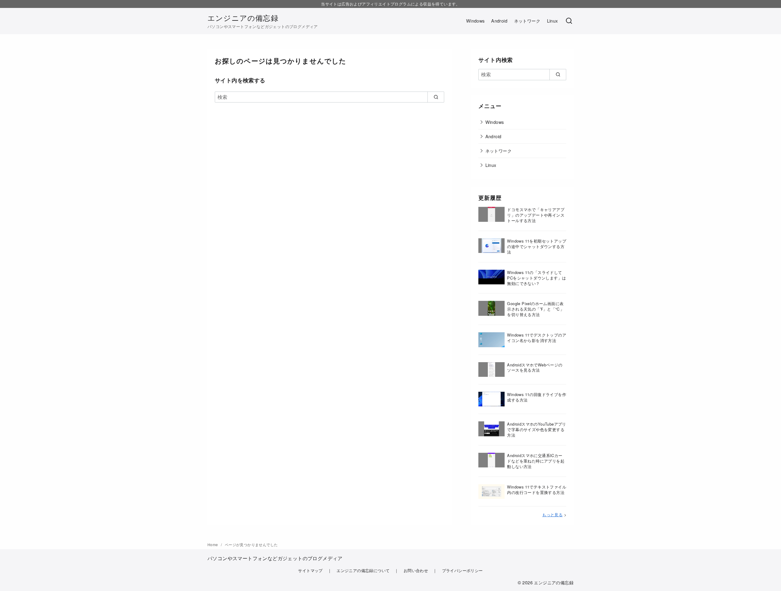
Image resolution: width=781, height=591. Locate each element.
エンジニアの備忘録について (363, 570)
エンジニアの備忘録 (243, 17)
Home (213, 544)
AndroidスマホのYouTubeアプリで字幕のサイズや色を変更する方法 (536, 429)
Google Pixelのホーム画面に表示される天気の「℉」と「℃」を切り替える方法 (535, 309)
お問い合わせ (416, 570)
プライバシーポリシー (462, 570)
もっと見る (552, 514)
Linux (552, 20)
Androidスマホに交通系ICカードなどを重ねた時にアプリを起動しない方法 (535, 460)
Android (499, 20)
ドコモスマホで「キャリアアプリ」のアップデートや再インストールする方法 (535, 215)
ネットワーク (527, 20)
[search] (435, 97)
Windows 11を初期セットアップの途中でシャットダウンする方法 (536, 246)
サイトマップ (310, 570)
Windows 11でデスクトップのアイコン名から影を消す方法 (536, 337)
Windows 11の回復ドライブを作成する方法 (536, 397)
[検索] (569, 21)
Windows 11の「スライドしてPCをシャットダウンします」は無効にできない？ (536, 277)
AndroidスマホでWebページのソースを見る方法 (534, 367)
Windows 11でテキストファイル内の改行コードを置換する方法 (536, 489)
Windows (475, 20)
